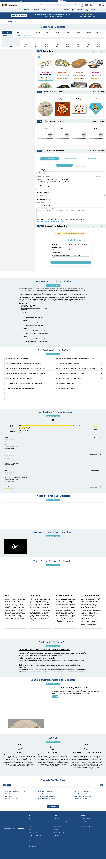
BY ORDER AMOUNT (62, 785)
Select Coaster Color (43, 199)
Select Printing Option (44, 193)
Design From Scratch (71, 158)
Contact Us (32, 838)
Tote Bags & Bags (53, 10)
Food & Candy (86, 10)
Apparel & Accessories (45, 10)
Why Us (98, 32)
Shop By (12, 10)
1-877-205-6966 (79, 5)
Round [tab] (5, 35)
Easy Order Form (49, 158)
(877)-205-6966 (87, 818)
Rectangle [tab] (18, 35)
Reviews (37, 32)
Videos (58, 32)
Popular (88, 32)
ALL (9, 785)
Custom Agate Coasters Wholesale (83, 796)
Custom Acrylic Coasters (46, 801)
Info (17, 32)
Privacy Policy (57, 818)
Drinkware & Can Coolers (36, 10)
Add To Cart (72, 262)
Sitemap (31, 841)
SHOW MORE (53, 806)
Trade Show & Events (27, 10)
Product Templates (59, 832)
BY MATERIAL (36, 785)
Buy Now (55, 696)
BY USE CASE (25, 785)
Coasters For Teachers (46, 791)
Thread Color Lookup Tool (35, 835)
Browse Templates (92, 158)
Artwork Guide (32, 846)
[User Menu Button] (86, 5)
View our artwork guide (42, 183)
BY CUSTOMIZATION (48, 785)
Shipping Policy (58, 826)
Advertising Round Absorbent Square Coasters (17, 791)
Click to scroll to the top (53, 285)
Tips (78, 32)
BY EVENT (73, 785)
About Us (31, 818)
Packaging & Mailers (93, 10)
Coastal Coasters (10, 801)
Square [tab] (11, 35)
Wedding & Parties (66, 10)
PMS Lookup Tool (33, 832)
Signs (60, 10)
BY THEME (16, 785)
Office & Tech (73, 10)
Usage (68, 32)
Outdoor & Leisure (80, 10)
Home (4, 21)
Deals (28, 5)
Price (7, 32)
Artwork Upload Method (45, 170)
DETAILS (64, 1)
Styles (34, 5)
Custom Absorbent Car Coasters (48, 796)
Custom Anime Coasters (80, 798)
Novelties (101, 10)
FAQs (27, 32)
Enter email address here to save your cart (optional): (66, 255)
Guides (41, 5)
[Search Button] (71, 5)
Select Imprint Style (43, 186)
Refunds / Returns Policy (60, 821)
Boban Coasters (9, 796)
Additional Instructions (44, 206)
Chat (82, 6)
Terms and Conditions (60, 824)
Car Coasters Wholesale (11, 798)
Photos (48, 32)
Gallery (30, 821)
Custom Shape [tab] (27, 35)
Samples (21, 5)
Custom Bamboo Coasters (81, 801)
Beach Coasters (9, 793)
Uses (30, 843)
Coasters (19, 10)
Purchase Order (58, 829)
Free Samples (57, 835)
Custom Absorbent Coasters (47, 798)
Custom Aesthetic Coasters (81, 793)
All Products (5, 10)
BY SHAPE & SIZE (84, 785)
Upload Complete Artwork (64, 165)
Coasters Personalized (45, 793)
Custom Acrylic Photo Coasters (82, 791)
